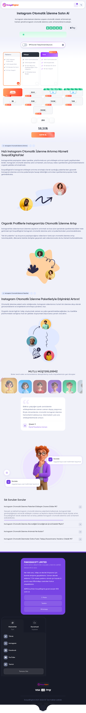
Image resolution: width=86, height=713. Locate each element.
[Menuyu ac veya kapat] (81, 5)
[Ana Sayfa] (9, 709)
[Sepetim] (43, 709)
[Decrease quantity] (34, 120)
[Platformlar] (57, 709)
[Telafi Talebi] (28, 709)
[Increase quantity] (51, 120)
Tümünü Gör (23, 671)
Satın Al (43, 135)
